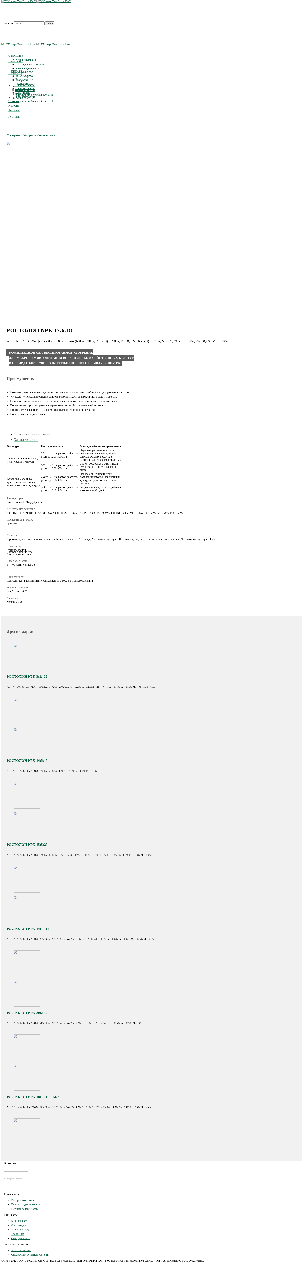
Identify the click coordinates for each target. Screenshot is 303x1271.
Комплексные (46, 135)
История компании (22, 1200)
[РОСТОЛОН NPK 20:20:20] (27, 1005)
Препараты (13, 135)
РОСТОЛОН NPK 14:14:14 (28, 929)
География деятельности (25, 1204)
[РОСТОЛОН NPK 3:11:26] (27, 669)
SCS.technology (20, 1229)
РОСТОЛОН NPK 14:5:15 (27, 760)
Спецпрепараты (20, 1238)
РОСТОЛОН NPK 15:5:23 (27, 844)
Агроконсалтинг (21, 1250)
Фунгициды (18, 1225)
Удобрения (29, 135)
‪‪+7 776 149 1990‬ (16, 1174)
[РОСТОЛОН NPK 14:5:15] (27, 753)
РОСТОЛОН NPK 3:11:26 (27, 676)
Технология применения (32, 434)
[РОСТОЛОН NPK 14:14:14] (27, 921)
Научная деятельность (24, 1208)
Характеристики (26, 439)
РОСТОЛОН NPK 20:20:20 (28, 1013)
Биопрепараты (20, 1220)
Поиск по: (7, 23)
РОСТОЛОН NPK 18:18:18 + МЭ (33, 1097)
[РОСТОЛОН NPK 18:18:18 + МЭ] (27, 1089)
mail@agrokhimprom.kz (23, 1184)
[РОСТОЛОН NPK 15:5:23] (27, 837)
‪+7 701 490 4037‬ (16, 1169)
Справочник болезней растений (30, 1254)
